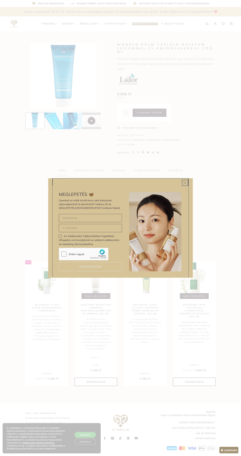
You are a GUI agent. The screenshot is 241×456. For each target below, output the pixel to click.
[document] (120, 228)
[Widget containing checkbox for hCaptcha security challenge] (83, 254)
